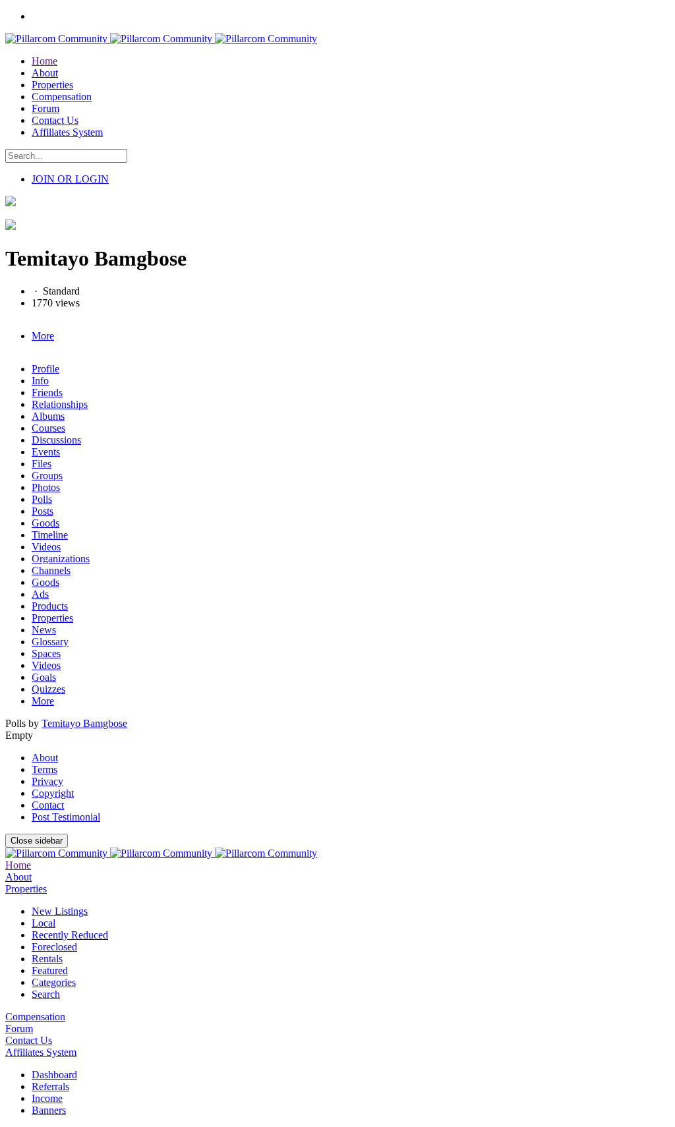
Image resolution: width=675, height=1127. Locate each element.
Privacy (47, 781)
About (45, 757)
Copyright (53, 793)
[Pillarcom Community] (161, 38)
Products (50, 606)
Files (41, 463)
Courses (48, 428)
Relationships (60, 404)
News (44, 629)
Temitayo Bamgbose (84, 723)
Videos (46, 546)
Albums (48, 416)
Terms (44, 769)
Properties (52, 617)
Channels (51, 570)
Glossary (50, 641)
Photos (46, 487)
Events (46, 451)
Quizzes (48, 689)
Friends (47, 392)
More (43, 701)
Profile (45, 368)
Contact (48, 805)
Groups (47, 475)
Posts (42, 511)
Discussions (56, 440)
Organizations (61, 558)
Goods (45, 523)
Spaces (46, 653)
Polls (42, 499)
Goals (44, 677)
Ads (40, 594)
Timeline (50, 534)
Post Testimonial (66, 817)
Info (40, 380)
